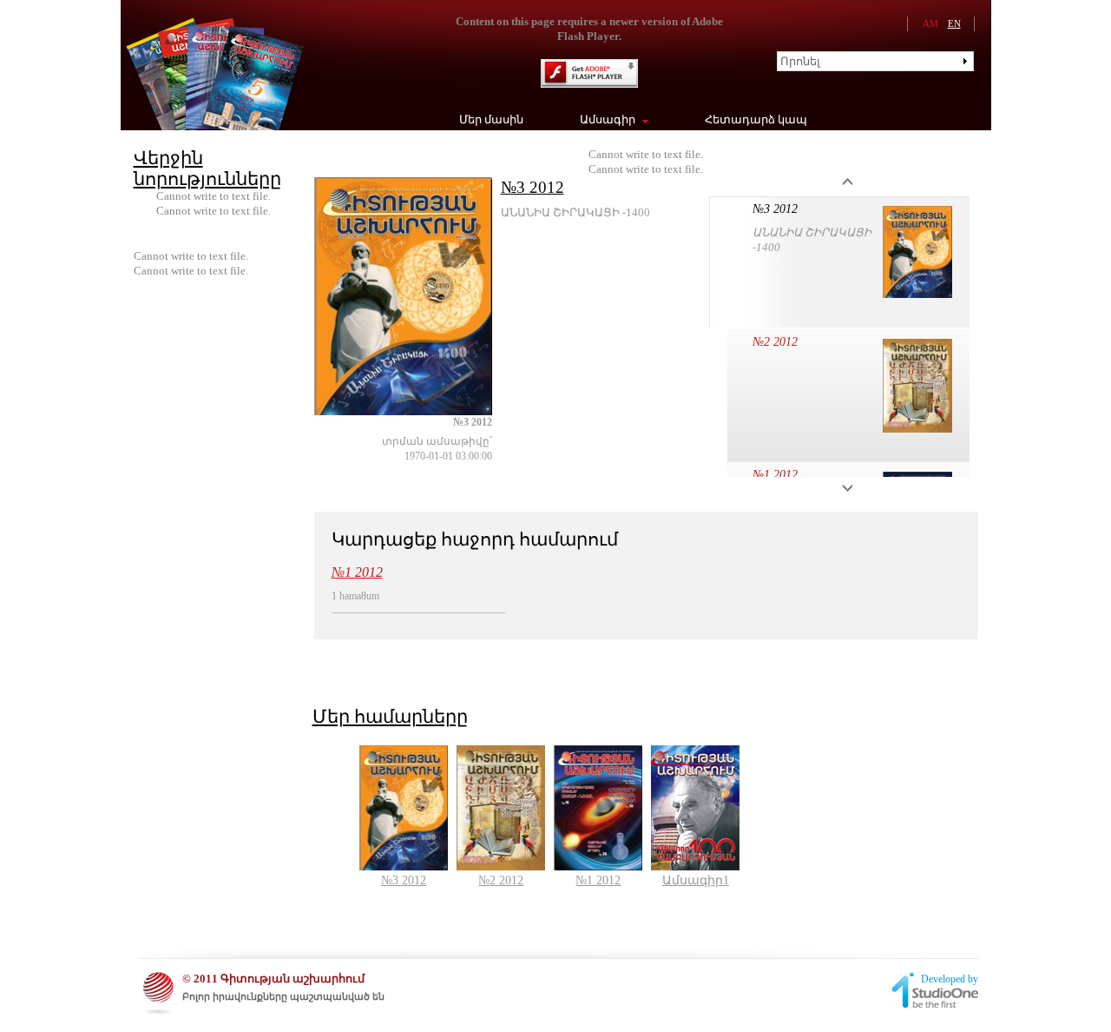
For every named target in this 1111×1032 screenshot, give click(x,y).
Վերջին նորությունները (207, 168)
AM (930, 23)
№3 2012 (532, 187)
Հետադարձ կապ (756, 119)
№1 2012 (775, 474)
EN (954, 23)
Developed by (949, 979)
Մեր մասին (491, 119)
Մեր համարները (390, 716)
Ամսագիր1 (695, 880)
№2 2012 (775, 341)
